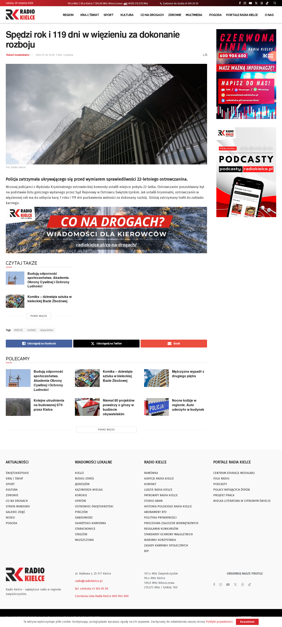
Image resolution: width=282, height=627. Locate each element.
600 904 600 (120, 596)
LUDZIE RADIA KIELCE (158, 489)
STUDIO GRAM (153, 501)
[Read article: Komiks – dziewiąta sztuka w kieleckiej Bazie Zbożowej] (15, 301)
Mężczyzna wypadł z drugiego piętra (188, 373)
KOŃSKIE (81, 495)
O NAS (269, 15)
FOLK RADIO (221, 478)
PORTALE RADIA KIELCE (242, 15)
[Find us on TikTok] (267, 3)
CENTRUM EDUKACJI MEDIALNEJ (234, 473)
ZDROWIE (174, 15)
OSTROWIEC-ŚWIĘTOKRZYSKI (94, 506)
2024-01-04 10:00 (45, 55)
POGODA (215, 15)
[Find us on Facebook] (240, 3)
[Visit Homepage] (21, 14)
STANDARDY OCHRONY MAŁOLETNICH (168, 534)
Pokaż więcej (39, 316)
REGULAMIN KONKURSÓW (161, 529)
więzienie (46, 330)
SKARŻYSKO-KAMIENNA (90, 523)
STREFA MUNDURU (18, 506)
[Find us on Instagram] (245, 3)
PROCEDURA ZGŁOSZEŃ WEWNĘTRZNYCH (171, 523)
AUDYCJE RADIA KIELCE (159, 478)
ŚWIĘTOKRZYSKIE (17, 473)
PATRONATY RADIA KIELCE (161, 495)
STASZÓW (81, 534)
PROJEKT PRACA (223, 495)
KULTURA (127, 15)
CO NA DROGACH (152, 15)
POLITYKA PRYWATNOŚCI (160, 517)
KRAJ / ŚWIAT (90, 15)
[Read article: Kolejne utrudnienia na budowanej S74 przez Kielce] (18, 407)
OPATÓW (80, 501)
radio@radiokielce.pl (89, 581)
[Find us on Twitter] (256, 3)
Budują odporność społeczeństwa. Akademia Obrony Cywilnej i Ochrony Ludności (48, 280)
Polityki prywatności (219, 621)
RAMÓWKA (151, 473)
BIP (146, 551)
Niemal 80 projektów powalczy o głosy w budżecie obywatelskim (118, 407)
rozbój (31, 330)
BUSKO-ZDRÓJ (84, 478)
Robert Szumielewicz (18, 55)
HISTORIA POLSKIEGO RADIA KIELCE (168, 506)
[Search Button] (275, 3)
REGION (68, 15)
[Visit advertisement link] (246, 74)
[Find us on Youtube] (250, 3)
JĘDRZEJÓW (82, 484)
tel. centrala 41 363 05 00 (91, 588)
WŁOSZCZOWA (84, 540)
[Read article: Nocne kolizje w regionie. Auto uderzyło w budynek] (156, 407)
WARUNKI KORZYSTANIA (160, 540)
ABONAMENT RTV (155, 512)
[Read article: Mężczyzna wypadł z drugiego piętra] (156, 378)
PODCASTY (220, 484)
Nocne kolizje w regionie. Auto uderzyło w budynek (188, 405)
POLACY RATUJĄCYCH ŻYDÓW (231, 489)
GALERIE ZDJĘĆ (15, 512)
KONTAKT (150, 484)
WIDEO (10, 517)
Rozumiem (247, 621)
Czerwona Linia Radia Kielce (93, 596)
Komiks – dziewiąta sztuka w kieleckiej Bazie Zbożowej (49, 298)
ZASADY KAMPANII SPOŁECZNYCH (166, 545)
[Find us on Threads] (262, 3)
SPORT (109, 15)
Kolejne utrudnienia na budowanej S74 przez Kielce (49, 405)
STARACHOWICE (85, 529)
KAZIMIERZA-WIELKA (89, 489)
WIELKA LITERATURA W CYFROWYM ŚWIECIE (242, 501)
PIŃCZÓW (81, 512)
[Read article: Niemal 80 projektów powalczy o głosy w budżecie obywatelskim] (87, 407)
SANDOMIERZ (84, 517)
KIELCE (18, 330)
